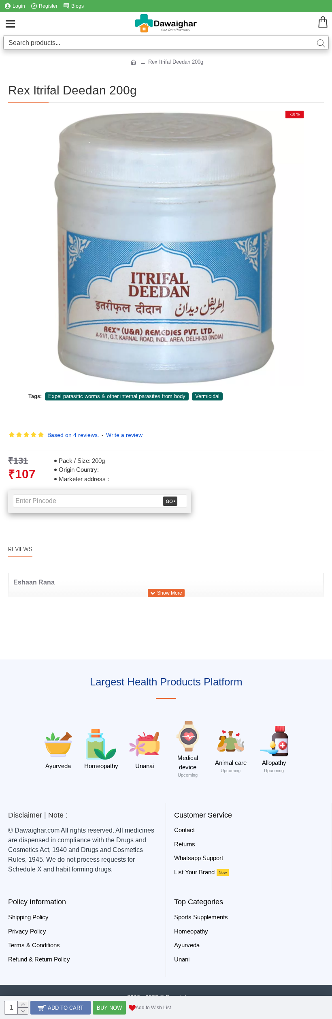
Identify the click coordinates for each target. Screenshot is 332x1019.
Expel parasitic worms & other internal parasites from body (116, 396)
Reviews (20, 549)
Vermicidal (207, 396)
